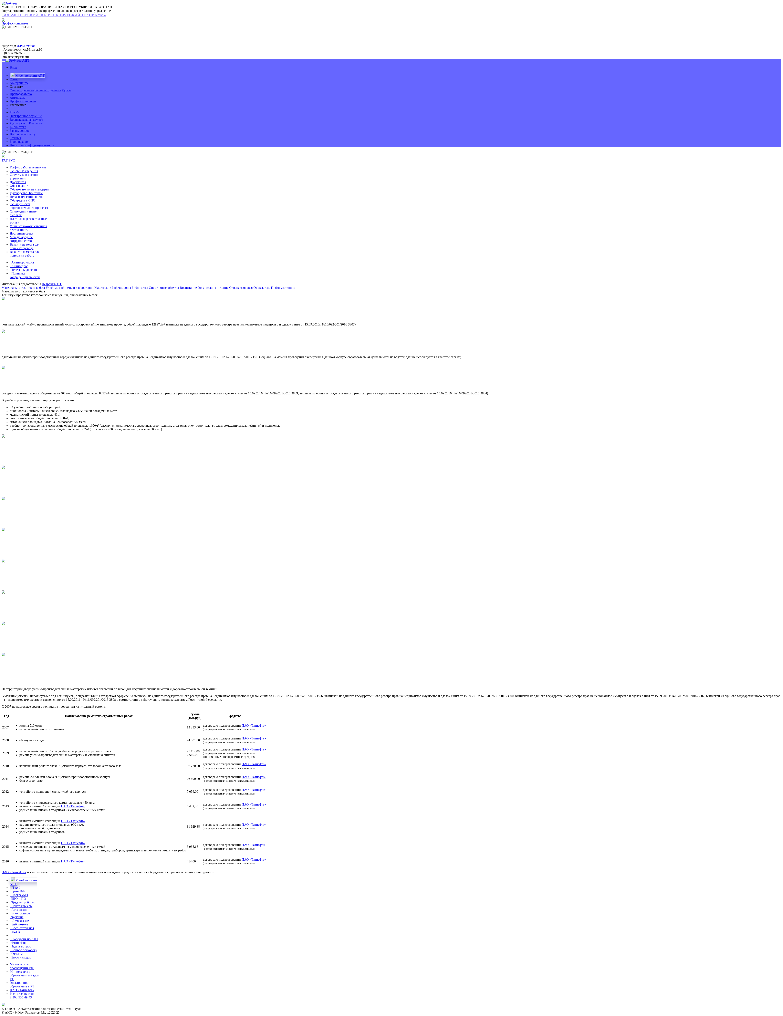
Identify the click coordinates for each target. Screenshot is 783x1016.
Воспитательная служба (26, 119)
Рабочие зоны (121, 287)
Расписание (18, 105)
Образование (19, 185)
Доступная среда (21, 233)
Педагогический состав (26, 196)
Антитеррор (19, 266)
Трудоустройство (22, 902)
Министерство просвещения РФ (22, 966)
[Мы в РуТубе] (3, 156)
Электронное (20, 915)
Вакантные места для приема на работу (24, 253)
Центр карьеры (21, 906)
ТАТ (5, 160)
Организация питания (213, 287)
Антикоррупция (22, 262)
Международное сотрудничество (21, 238)
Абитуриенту (19, 83)
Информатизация (283, 287)
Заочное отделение (48, 90)
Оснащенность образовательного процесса (29, 205)
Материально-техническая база (23, 287)
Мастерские (102, 287)
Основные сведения (24, 171)
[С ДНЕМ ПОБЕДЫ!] (17, 152)
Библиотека (18, 127)
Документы (18, 182)
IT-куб (14, 112)
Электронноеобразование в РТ (22, 984)
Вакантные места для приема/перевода (24, 246)
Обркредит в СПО (22, 200)
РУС (12, 160)
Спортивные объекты (164, 287)
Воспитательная (22, 929)
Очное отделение (22, 90)
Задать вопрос (19, 130)
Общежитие (261, 287)
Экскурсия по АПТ (24, 939)
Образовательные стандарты (30, 189)
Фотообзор (18, 942)
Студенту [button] (16, 86)
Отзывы (15, 138)
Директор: (9, 46)
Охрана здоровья (241, 287)
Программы (19, 896)
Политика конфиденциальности (32, 145)
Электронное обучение (26, 116)
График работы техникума (28, 167)
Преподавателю (21, 94)
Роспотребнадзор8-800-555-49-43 (22, 995)
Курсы (66, 90)
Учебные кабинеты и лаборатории (70, 287)
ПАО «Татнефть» (254, 725)
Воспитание (188, 287)
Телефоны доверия (24, 269)
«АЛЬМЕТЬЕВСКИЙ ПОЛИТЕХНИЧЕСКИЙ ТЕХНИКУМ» (54, 15)
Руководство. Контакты (26, 123)
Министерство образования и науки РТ (24, 975)
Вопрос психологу (22, 134)
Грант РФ (17, 891)
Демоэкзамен (20, 920)
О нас (14, 79)
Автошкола (17, 97)
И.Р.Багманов (26, 46)
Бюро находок (19, 141)
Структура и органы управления (24, 176)
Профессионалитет (23, 101)
